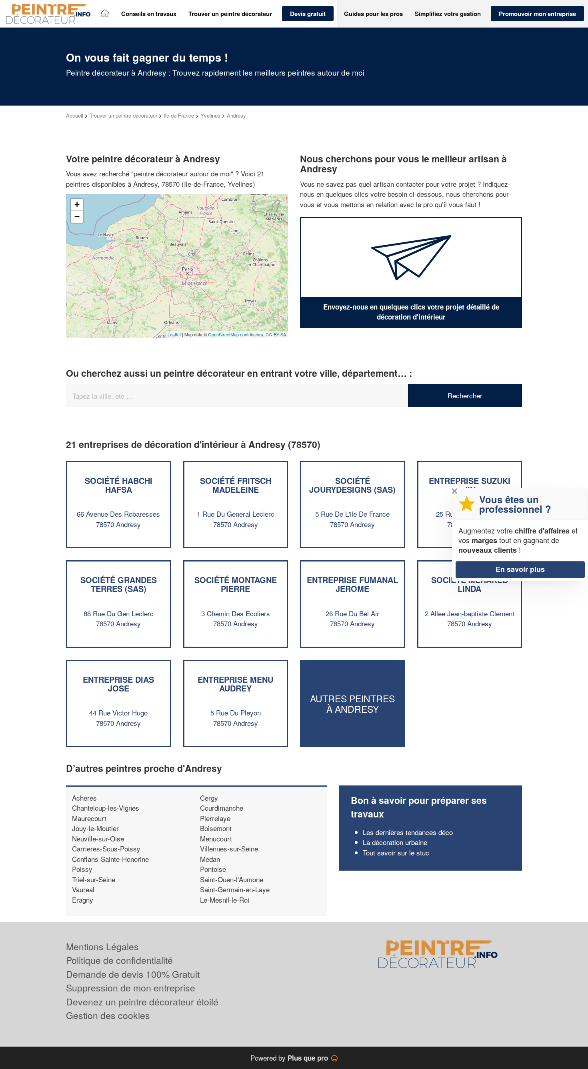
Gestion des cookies (108, 1015)
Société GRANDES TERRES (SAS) (118, 584)
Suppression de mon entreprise (130, 987)
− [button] (77, 217)
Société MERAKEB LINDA (469, 584)
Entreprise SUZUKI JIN (469, 485)
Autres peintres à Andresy (352, 703)
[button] (148, 13)
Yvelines (210, 115)
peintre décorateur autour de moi (182, 173)
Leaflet (174, 334)
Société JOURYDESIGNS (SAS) (352, 485)
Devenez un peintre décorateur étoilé (142, 1001)
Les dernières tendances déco (408, 832)
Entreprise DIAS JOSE (118, 683)
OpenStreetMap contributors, (237, 334)
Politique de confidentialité (119, 960)
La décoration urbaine (395, 842)
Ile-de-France (179, 115)
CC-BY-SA (276, 334)
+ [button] (77, 205)
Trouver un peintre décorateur (123, 115)
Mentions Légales (102, 946)
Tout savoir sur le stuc (396, 852)
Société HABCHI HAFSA (118, 485)
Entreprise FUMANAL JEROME (352, 584)
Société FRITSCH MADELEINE (235, 485)
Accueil (74, 115)
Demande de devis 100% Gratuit (133, 974)
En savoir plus (520, 569)
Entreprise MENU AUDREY (235, 683)
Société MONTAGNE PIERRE (235, 584)
